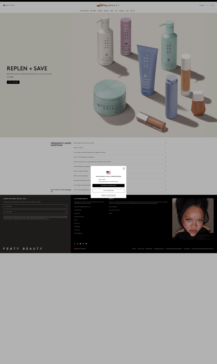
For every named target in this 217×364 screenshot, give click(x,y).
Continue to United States (108, 185)
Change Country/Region (108, 195)
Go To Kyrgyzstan (108, 190)
